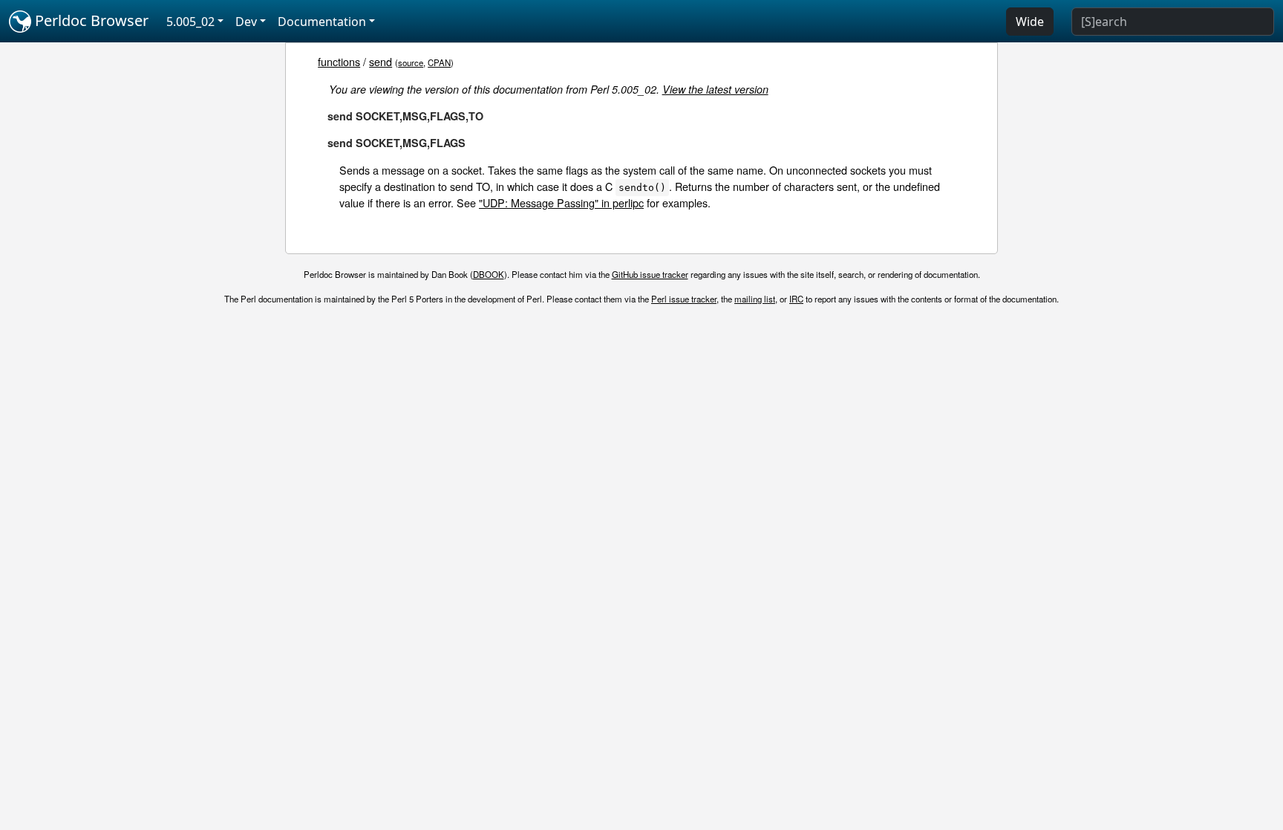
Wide (1030, 21)
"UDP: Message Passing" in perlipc (561, 202)
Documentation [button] (322, 21)
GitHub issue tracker (650, 274)
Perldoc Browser (89, 20)
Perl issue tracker (683, 299)
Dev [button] (246, 21)
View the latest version (715, 89)
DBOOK (488, 274)
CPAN (439, 62)
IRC (796, 299)
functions (339, 61)
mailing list (754, 299)
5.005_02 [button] (190, 21)
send (380, 61)
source (410, 62)
